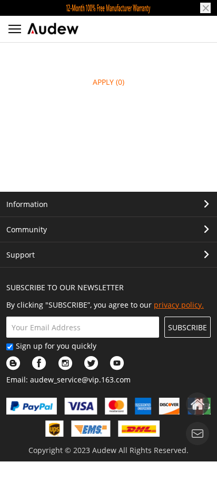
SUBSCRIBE (187, 327)
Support (20, 255)
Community (26, 229)
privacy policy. (179, 305)
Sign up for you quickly (56, 346)
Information (27, 204)
